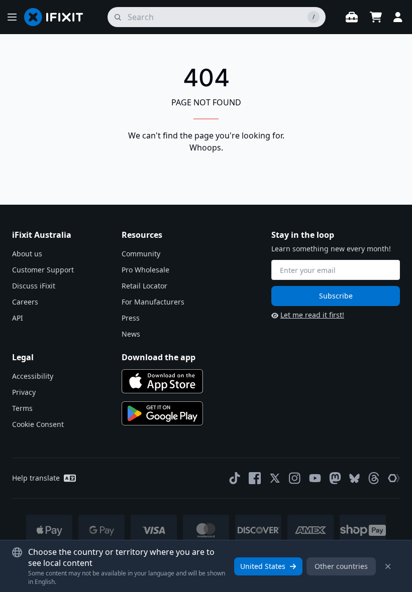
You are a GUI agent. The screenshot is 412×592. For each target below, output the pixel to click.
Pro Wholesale (145, 269)
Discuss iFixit (33, 285)
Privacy (24, 392)
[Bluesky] (354, 478)
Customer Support (43, 269)
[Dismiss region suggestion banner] (388, 566)
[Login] (398, 17)
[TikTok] (235, 478)
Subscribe (336, 296)
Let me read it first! (312, 315)
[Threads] (374, 478)
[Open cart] (376, 17)
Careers (25, 302)
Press (131, 318)
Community (141, 253)
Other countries (341, 566)
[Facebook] (255, 478)
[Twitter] (275, 478)
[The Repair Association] (394, 478)
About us (27, 253)
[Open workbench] (352, 17)
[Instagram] (295, 478)
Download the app (158, 357)
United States (262, 566)
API (17, 318)
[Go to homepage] (57, 17)
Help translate (36, 478)
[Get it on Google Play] (162, 413)
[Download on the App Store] (162, 381)
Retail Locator (144, 285)
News (131, 334)
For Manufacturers (153, 302)
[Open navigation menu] (12, 17)
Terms (22, 408)
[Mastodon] (335, 478)
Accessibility (32, 376)
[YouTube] (315, 478)
